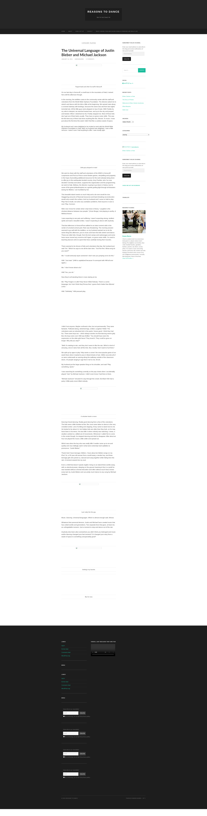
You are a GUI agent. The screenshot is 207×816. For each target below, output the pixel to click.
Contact (90, 31)
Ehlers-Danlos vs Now (128, 96)
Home (63, 31)
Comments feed (65, 652)
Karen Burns (126, 236)
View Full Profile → (127, 258)
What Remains (126, 106)
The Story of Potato (128, 99)
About (70, 31)
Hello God (125, 110)
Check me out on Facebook (131, 185)
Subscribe (126, 59)
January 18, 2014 (67, 59)
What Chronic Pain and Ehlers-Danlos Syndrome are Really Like (117, 31)
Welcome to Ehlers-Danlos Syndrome (133, 103)
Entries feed (64, 649)
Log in (63, 645)
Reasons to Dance (103, 11)
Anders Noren (136, 798)
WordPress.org (65, 655)
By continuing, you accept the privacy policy (75, 716)
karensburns (79, 59)
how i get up (80, 31)
